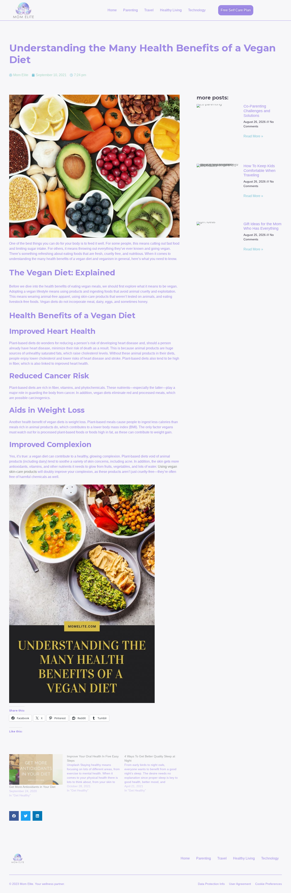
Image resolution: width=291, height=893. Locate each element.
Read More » (253, 136)
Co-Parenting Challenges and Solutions (256, 111)
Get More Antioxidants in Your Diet (32, 786)
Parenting (130, 10)
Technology (197, 10)
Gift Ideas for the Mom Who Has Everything (262, 226)
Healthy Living (171, 10)
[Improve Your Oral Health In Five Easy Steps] (96, 773)
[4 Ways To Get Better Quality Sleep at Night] (153, 773)
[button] (14, 816)
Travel (149, 10)
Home (112, 10)
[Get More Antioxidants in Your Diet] (36, 769)
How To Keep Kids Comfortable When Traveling (259, 170)
